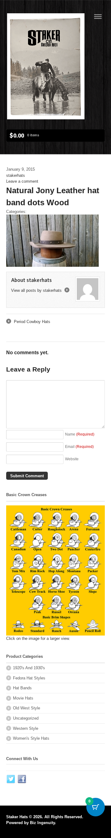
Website (72, 459)
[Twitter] (11, 779)
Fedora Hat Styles (29, 678)
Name (79, 434)
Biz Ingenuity (42, 822)
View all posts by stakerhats (39, 290)
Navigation (98, 16)
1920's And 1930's (29, 668)
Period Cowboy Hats (28, 322)
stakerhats (15, 175)
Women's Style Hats (31, 738)
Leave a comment (22, 181)
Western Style (25, 728)
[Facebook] (22, 779)
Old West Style (26, 708)
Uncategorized (26, 718)
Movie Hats (23, 698)
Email (79, 447)
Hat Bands (22, 688)
